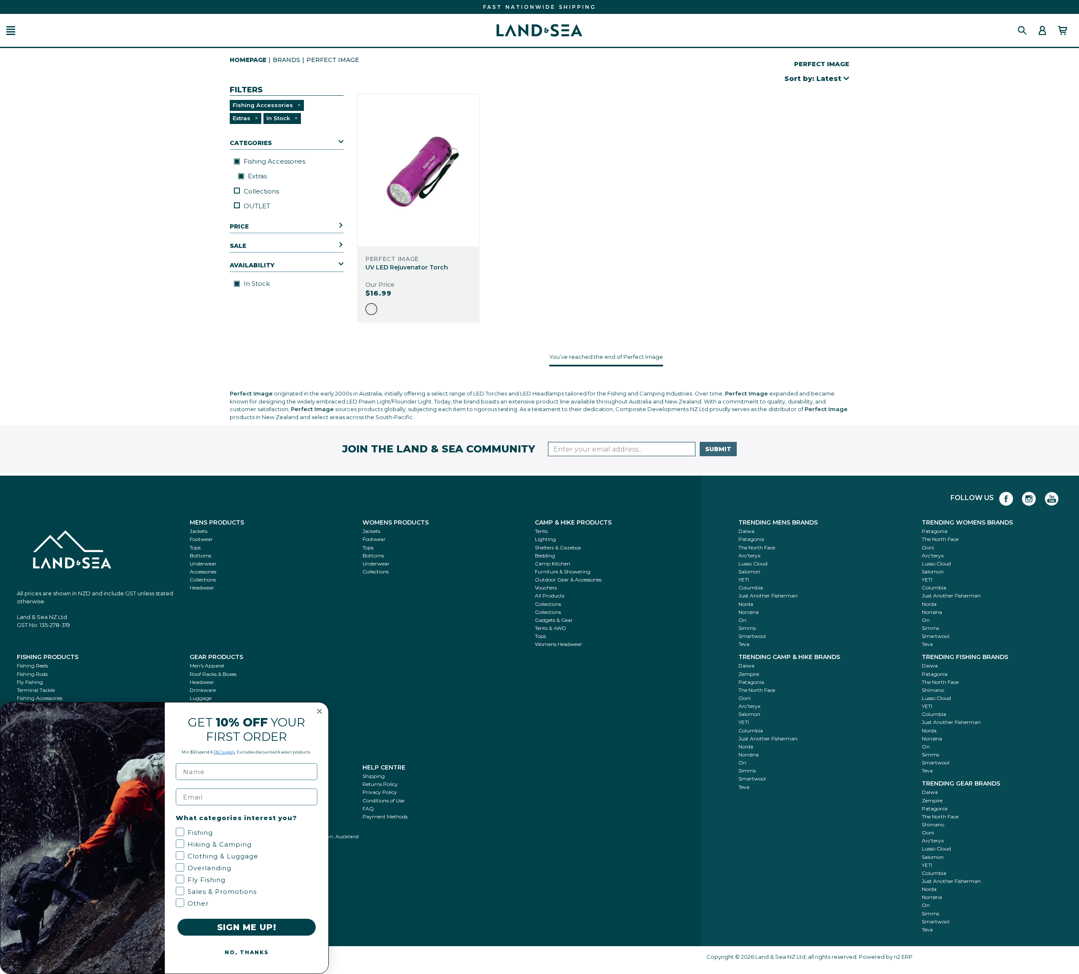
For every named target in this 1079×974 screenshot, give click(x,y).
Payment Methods (385, 816)
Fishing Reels (32, 665)
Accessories (203, 571)
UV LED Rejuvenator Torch (406, 267)
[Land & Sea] (539, 30)
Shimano (933, 690)
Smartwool (752, 636)
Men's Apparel (207, 665)
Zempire (748, 674)
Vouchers (546, 587)
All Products (549, 595)
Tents (541, 531)
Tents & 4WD (550, 628)
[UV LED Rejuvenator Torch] (418, 170)
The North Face (756, 547)
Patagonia (751, 539)
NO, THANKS (247, 952)
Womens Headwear (558, 644)
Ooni (928, 547)
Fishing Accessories (273, 161)
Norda (745, 604)
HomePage (248, 60)
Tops (195, 547)
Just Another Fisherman (767, 595)
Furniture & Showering (562, 571)
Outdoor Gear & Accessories (568, 579)
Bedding (545, 555)
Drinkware (203, 690)
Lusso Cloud (753, 563)
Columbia (750, 587)
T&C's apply (224, 752)
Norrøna (748, 612)
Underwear (203, 563)
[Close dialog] (319, 711)
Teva (743, 644)
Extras (256, 176)
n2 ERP (903, 956)
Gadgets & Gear (554, 620)
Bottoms (200, 555)
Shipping (373, 776)
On (742, 620)
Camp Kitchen (552, 563)
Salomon (749, 571)
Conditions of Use (383, 800)
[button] (10, 30)
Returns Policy (380, 784)
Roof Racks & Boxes (213, 674)
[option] (371, 309)
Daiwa (746, 531)
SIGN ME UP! (246, 927)
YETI (743, 579)
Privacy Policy (379, 792)
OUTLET (257, 206)
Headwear (202, 587)
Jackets (198, 531)
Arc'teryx (749, 555)
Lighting (545, 539)
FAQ (368, 808)
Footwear (201, 539)
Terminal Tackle (36, 690)
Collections (261, 191)
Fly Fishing (30, 682)
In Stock (256, 284)
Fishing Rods (32, 674)
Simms (747, 628)
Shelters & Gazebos (558, 547)
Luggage (201, 698)
